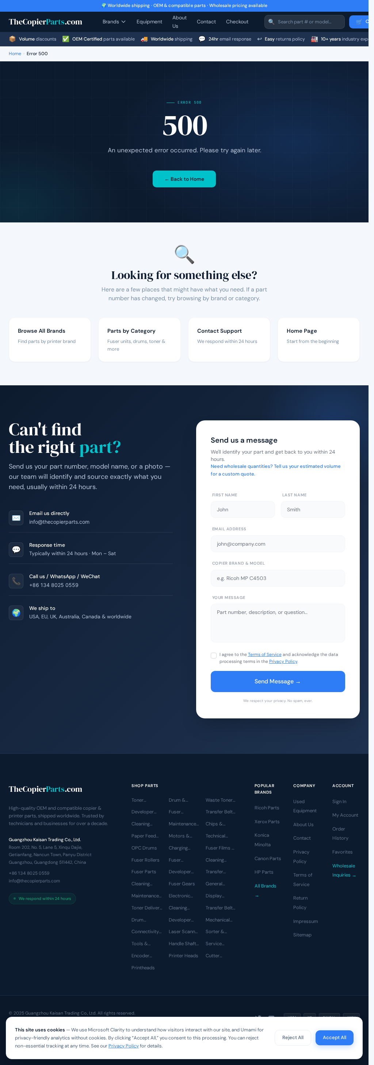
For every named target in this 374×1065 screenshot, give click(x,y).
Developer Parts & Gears (184, 872)
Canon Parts (268, 858)
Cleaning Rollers (215, 860)
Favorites (342, 852)
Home (15, 54)
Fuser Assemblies (181, 812)
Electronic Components (183, 896)
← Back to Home (184, 179)
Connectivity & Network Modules (145, 932)
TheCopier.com (45, 21)
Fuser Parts (143, 872)
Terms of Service (265, 654)
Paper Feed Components (145, 836)
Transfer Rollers (214, 872)
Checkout (237, 21)
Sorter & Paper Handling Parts (215, 932)
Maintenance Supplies (145, 896)
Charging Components (183, 848)
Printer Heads (183, 956)
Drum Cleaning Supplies (140, 920)
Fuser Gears (182, 884)
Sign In (339, 801)
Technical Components (220, 836)
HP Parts (264, 872)
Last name (294, 494)
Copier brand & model (238, 563)
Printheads (143, 968)
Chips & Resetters (216, 824)
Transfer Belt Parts (219, 908)
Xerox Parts (267, 821)
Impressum (305, 921)
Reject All (293, 1037)
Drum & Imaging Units (183, 800)
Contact (206, 21)
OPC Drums (144, 848)
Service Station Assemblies (218, 944)
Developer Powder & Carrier (180, 920)
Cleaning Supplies (178, 908)
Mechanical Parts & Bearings (218, 920)
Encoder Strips (140, 956)
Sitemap (302, 935)
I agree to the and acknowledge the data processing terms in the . (279, 658)
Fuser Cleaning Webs (178, 860)
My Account (345, 815)
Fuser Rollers (145, 859)
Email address (229, 528)
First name (225, 494)
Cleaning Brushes (140, 884)
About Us (179, 21)
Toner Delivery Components (146, 908)
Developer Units (142, 812)
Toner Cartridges (142, 800)
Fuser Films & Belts (220, 848)
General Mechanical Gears (218, 884)
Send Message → (278, 681)
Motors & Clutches (179, 836)
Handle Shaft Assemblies (182, 944)
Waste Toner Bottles (219, 800)
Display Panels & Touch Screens (215, 896)
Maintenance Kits (182, 824)
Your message (228, 597)
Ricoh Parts (267, 808)
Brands (111, 21)
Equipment (149, 21)
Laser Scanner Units (184, 932)
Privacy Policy (283, 661)
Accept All (334, 1037)
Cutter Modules (215, 956)
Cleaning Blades (140, 824)
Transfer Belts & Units (220, 812)
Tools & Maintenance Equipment (145, 944)
